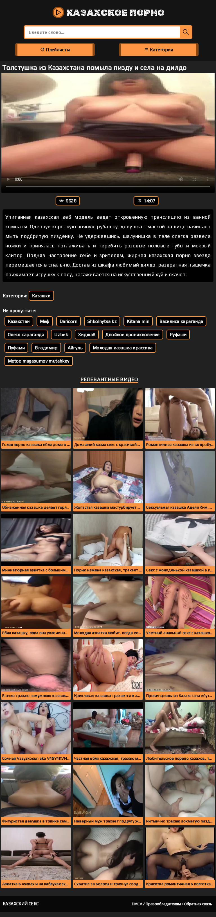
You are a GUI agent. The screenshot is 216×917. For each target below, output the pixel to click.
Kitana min (138, 321)
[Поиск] (186, 32)
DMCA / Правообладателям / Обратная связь (172, 904)
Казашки (41, 295)
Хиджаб (86, 334)
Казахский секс (21, 903)
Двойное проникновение (132, 334)
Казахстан (19, 321)
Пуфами (16, 347)
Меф (45, 321)
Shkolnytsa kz (102, 321)
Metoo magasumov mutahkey (38, 361)
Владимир (46, 347)
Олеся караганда (26, 334)
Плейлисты (57, 49)
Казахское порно (114, 12)
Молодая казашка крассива (123, 347)
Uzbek (61, 334)
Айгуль (75, 347)
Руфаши (178, 334)
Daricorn (68, 321)
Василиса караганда (181, 321)
